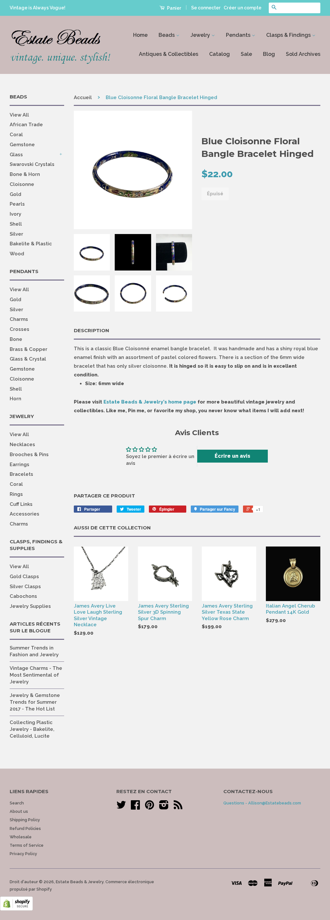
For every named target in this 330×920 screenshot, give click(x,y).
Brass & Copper (28, 349)
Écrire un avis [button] (232, 456)
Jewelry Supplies (30, 606)
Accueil (83, 97)
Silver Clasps (25, 586)
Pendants (239, 35)
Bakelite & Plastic (31, 244)
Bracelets (21, 474)
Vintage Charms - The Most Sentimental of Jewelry (36, 675)
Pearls (17, 204)
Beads (167, 35)
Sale (246, 54)
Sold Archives (303, 54)
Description (91, 330)
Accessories (24, 514)
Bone (16, 339)
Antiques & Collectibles (168, 54)
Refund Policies (25, 828)
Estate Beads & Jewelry (79, 881)
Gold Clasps (24, 576)
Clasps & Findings (289, 35)
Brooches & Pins (29, 454)
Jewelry (200, 35)
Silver (16, 234)
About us (19, 811)
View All (19, 115)
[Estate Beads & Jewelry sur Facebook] (135, 807)
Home (140, 35)
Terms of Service (27, 845)
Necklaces (22, 444)
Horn (15, 399)
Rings (16, 494)
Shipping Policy (25, 819)
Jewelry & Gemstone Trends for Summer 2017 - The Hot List (35, 702)
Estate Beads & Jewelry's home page (149, 402)
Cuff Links (21, 504)
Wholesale (21, 836)
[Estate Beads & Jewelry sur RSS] (178, 807)
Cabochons (23, 596)
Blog (269, 54)
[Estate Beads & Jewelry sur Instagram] (164, 807)
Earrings (19, 464)
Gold (15, 194)
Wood (17, 254)
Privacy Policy (23, 853)
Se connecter (206, 7)
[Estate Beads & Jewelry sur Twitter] (121, 807)
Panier (173, 8)
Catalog (219, 54)
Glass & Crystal (28, 359)
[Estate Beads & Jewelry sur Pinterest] (149, 807)
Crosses (19, 329)
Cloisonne (22, 184)
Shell (16, 224)
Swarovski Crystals (32, 164)
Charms (19, 319)
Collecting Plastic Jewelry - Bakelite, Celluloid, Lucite (32, 729)
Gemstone (22, 145)
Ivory (15, 214)
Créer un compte (242, 7)
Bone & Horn (25, 174)
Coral (16, 135)
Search (17, 803)
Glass (16, 155)
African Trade (26, 125)
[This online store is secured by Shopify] (16, 909)
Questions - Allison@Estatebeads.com (262, 803)
